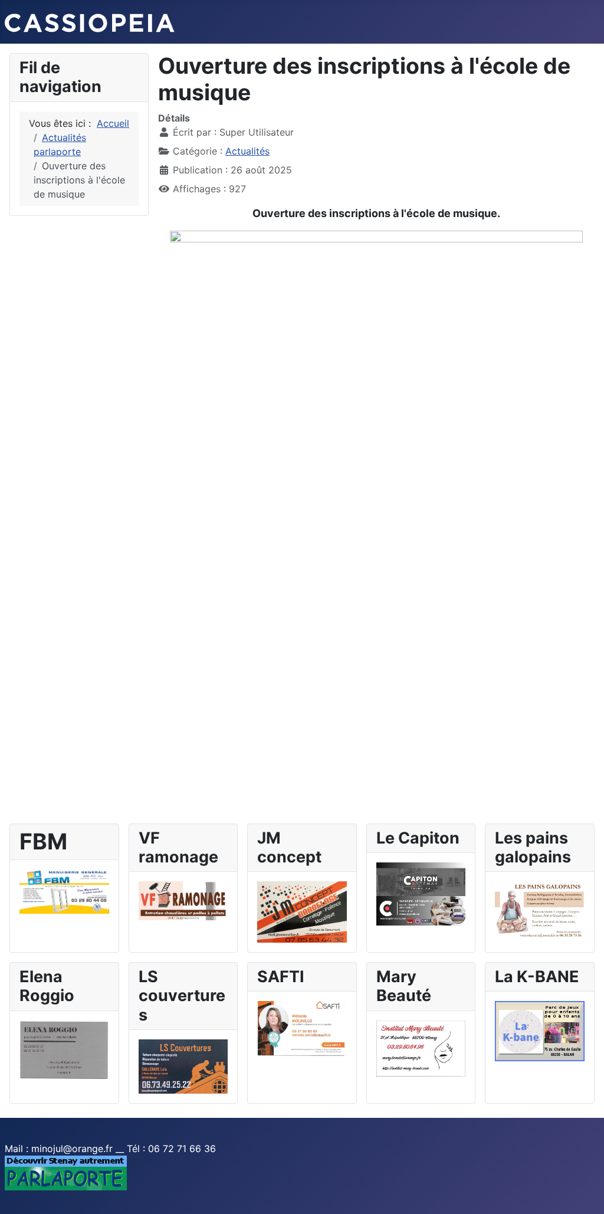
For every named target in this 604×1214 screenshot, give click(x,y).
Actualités (247, 151)
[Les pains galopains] (540, 909)
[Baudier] (64, 891)
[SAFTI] (302, 1027)
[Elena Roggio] (64, 1049)
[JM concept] (302, 911)
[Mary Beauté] (421, 1048)
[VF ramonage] (183, 900)
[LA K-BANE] (540, 1030)
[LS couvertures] (183, 1065)
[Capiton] (421, 893)
